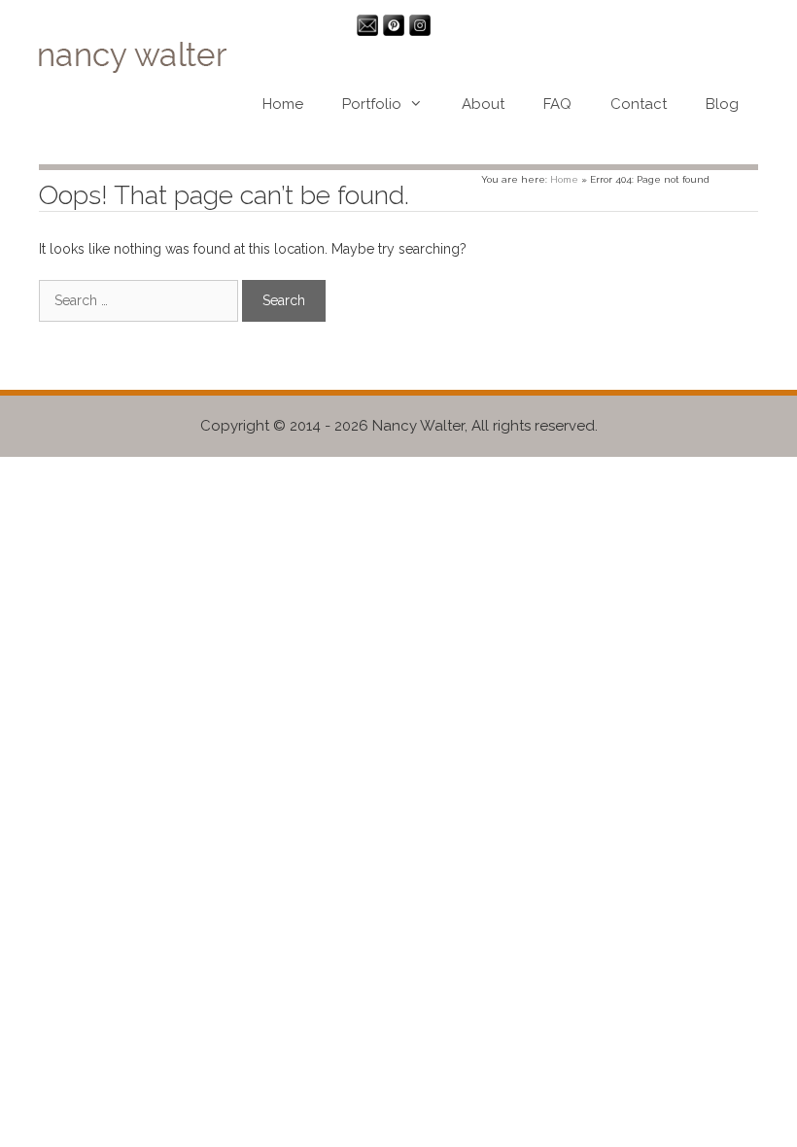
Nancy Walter (418, 425)
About (483, 104)
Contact (638, 104)
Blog (722, 104)
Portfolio (371, 104)
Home (282, 104)
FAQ (557, 104)
